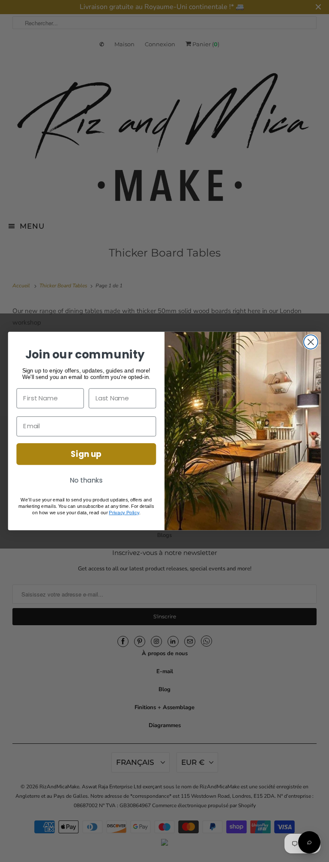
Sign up (86, 453)
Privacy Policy (124, 513)
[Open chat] (309, 842)
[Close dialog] (311, 342)
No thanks (86, 480)
